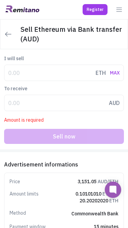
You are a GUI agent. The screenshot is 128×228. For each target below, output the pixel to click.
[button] (95, 9)
